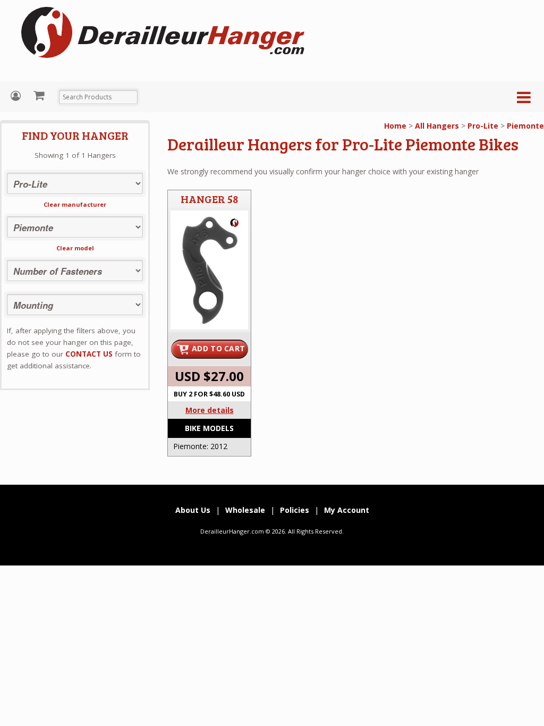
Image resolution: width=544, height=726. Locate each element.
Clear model (75, 248)
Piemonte (525, 126)
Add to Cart (218, 348)
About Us (192, 510)
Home (395, 126)
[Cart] (40, 95)
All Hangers (437, 126)
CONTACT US (89, 354)
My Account (17, 96)
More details (209, 410)
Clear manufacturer (75, 204)
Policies (294, 510)
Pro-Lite (483, 126)
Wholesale (245, 510)
